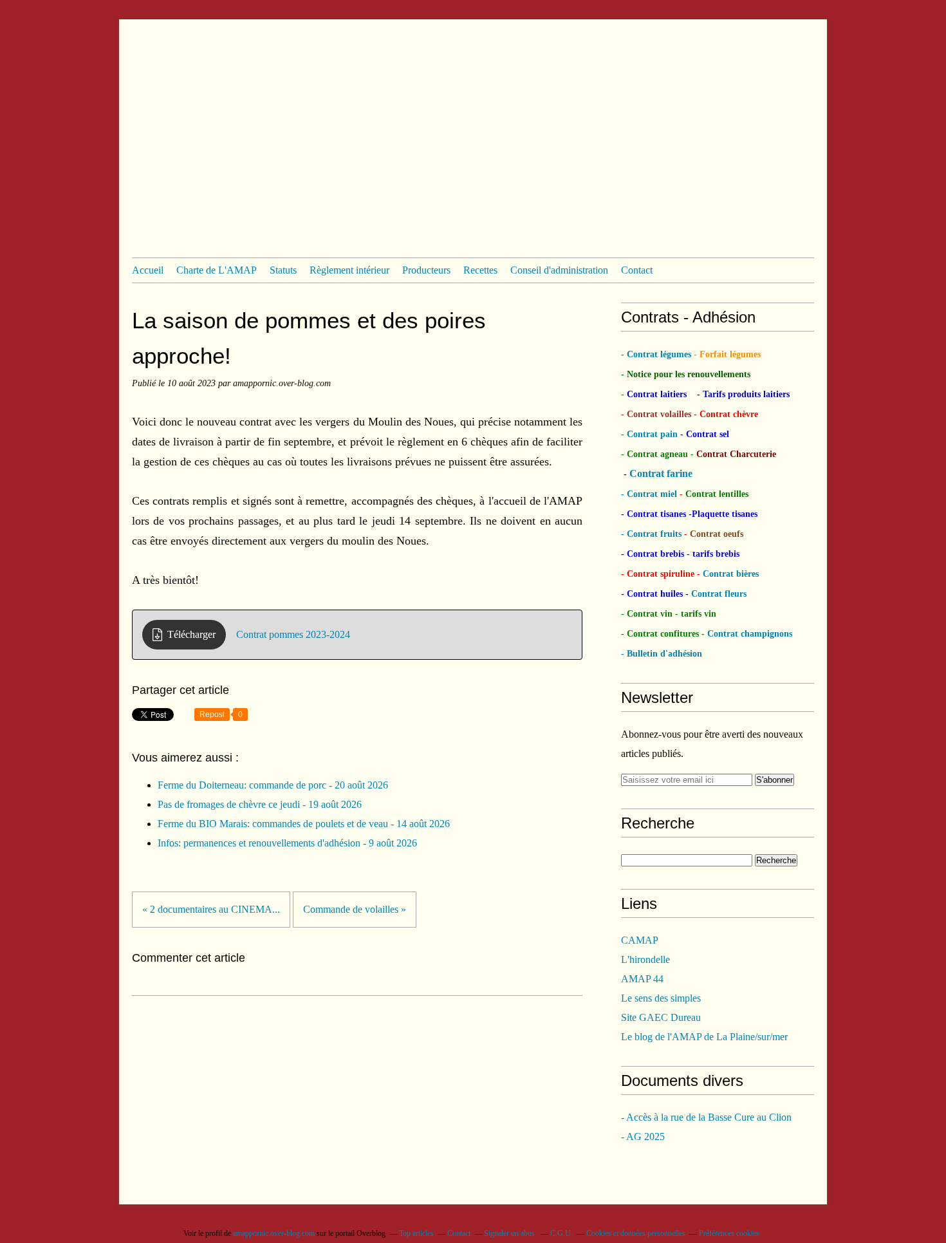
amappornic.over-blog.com (274, 1233)
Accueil (147, 270)
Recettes (480, 270)
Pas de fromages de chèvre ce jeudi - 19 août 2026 (260, 804)
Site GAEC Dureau (661, 1017)
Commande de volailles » (354, 909)
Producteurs (426, 270)
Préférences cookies (729, 1233)
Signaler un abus (510, 1233)
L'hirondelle (645, 959)
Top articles (416, 1233)
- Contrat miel (650, 494)
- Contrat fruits (651, 534)
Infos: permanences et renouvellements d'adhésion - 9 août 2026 (287, 842)
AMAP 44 (642, 978)
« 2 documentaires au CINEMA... (211, 909)
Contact (637, 270)
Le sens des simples (661, 998)
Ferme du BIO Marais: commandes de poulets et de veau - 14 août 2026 (304, 823)
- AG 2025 (643, 1136)
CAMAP (639, 940)
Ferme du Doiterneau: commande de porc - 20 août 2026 (273, 785)
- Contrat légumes (657, 354)
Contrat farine (660, 473)
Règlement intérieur (349, 270)
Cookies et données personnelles (635, 1233)
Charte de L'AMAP (216, 270)
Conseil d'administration (559, 270)
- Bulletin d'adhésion (661, 654)
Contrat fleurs (718, 594)
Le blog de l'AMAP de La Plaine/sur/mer (704, 1036)
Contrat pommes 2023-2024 (293, 634)
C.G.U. (561, 1233)
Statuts (283, 270)
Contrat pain (652, 434)
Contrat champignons (749, 634)
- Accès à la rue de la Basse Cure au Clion (706, 1117)
